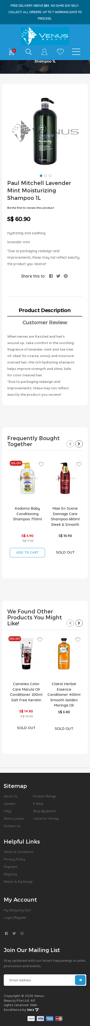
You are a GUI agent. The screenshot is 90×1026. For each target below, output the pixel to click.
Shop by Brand (44, 811)
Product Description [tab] (45, 310)
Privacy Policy (14, 859)
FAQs (8, 811)
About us (10, 796)
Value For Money (46, 818)
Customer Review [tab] (44, 322)
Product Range (44, 796)
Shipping (10, 874)
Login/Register (15, 918)
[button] (40, 175)
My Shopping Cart (17, 910)
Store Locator (14, 818)
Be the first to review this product (30, 207)
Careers (9, 804)
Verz (31, 1010)
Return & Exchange (18, 882)
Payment (10, 867)
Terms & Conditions (18, 852)
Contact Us (12, 826)
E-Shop (38, 804)
